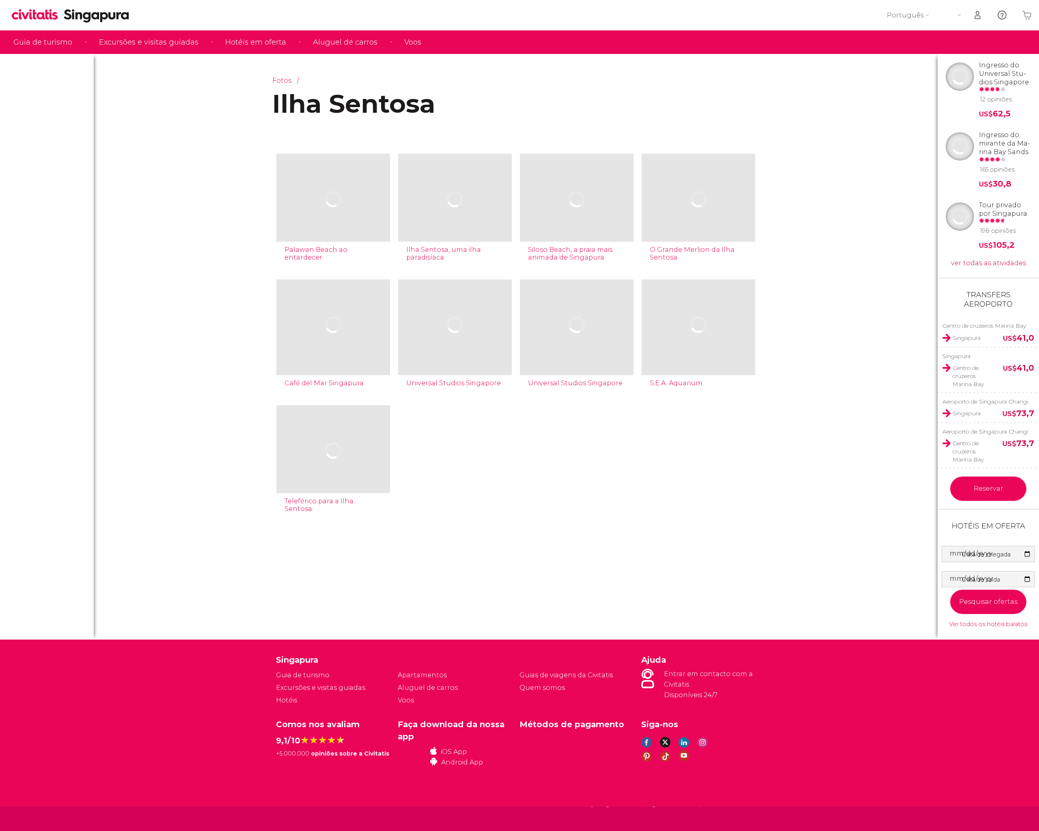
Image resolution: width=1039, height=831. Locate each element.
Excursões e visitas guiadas (148, 42)
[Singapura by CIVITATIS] (38, 15)
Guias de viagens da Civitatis (566, 675)
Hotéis (286, 700)
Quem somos (542, 687)
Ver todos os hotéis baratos (988, 624)
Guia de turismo (42, 42)
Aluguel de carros (345, 42)
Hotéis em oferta (255, 42)
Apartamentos (422, 675)
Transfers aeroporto (988, 299)
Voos (412, 42)
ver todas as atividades (988, 263)
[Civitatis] (296, 818)
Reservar (988, 488)
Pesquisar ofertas (988, 602)
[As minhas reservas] (978, 15)
